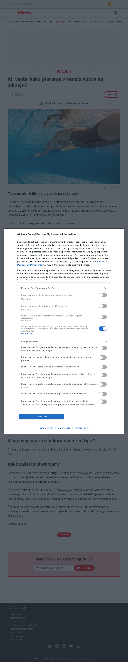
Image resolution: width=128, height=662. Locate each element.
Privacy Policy (82, 428)
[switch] (103, 295)
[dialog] (64, 331)
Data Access (64, 428)
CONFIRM (41, 416)
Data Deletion (46, 428)
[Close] (118, 234)
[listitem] (64, 288)
